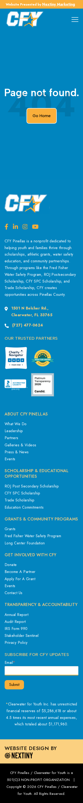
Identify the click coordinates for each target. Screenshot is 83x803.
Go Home (42, 115)
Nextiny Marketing (58, 4)
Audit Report (15, 621)
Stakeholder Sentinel (22, 635)
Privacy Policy (16, 642)
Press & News (17, 452)
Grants (10, 529)
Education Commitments (24, 507)
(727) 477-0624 (27, 325)
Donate (11, 564)
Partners (11, 438)
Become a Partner (20, 571)
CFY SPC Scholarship (22, 493)
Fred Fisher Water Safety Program (33, 536)
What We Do (16, 424)
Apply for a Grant (20, 579)
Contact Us (14, 593)
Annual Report (16, 614)
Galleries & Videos (20, 445)
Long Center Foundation (25, 543)
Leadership (14, 431)
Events (10, 459)
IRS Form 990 (16, 628)
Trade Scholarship (19, 500)
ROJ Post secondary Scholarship (32, 486)
